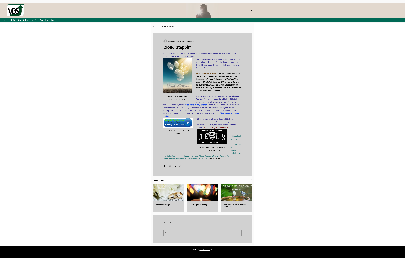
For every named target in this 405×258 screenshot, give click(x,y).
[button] (249, 27)
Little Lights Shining (198, 204)
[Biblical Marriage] (168, 192)
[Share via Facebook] (164, 166)
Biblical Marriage (163, 204)
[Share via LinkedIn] (175, 166)
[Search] (252, 11)
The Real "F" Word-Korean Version (235, 205)
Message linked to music (163, 27)
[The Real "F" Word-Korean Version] (236, 192)
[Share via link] (180, 166)
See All (249, 180)
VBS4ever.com (205, 250)
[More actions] (240, 41)
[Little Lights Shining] (202, 192)
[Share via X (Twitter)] (170, 166)
